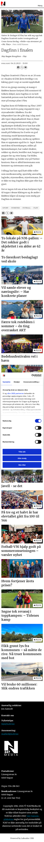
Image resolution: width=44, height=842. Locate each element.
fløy (36, 208)
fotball (27, 208)
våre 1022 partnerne (15, 393)
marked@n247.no (9, 734)
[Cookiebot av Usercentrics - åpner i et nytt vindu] (31, 375)
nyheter (15, 208)
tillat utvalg (22, 458)
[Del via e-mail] (25, 67)
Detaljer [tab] (17, 382)
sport (5, 208)
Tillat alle (22, 452)
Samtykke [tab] (6, 382)
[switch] (38, 428)
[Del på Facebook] (18, 67)
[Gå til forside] (3, 4)
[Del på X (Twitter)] (22, 67)
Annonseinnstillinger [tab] (31, 382)
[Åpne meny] (40, 4)
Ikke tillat (22, 465)
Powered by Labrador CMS (22, 838)
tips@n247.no (8, 724)
